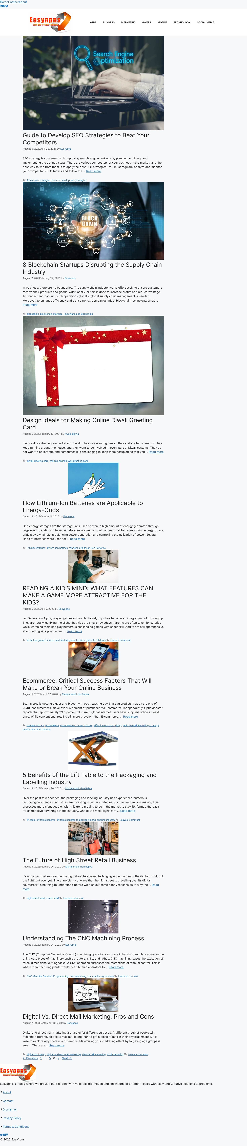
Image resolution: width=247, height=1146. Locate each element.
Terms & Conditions (16, 1126)
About (23, 2)
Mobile (162, 22)
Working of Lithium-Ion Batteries (87, 547)
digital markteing (36, 1054)
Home (4, 2)
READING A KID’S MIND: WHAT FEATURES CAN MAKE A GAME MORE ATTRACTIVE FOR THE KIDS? (88, 595)
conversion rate (35, 725)
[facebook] (4, 6)
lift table (31, 819)
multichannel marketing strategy (141, 725)
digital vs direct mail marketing (64, 1054)
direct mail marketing (94, 1054)
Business (109, 22)
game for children (96, 640)
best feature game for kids (70, 640)
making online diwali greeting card (69, 460)
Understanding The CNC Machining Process (83, 938)
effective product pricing (107, 725)
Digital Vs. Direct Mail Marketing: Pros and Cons (88, 1016)
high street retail (36, 898)
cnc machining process (101, 976)
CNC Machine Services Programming (48, 976)
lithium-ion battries (57, 547)
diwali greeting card (38, 460)
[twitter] (6, 6)
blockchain (33, 313)
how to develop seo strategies (69, 180)
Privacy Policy (12, 1118)
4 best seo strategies (39, 180)
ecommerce (52, 725)
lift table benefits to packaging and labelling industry (86, 819)
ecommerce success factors (76, 725)
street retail (52, 898)
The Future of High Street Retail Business (79, 860)
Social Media (205, 22)
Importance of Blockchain (78, 313)
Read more (93, 171)
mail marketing (115, 1054)
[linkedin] (1, 6)
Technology (182, 22)
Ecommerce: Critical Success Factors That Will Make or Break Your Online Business (87, 684)
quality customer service (36, 729)
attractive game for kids (40, 640)
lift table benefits (46, 819)
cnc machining (78, 976)
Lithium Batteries (36, 547)
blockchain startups (51, 313)
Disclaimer (10, 1109)
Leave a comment (120, 640)
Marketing (128, 22)
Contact (13, 2)
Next (67, 1058)
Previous (30, 1058)
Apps (93, 22)
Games (146, 22)
